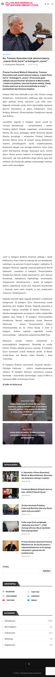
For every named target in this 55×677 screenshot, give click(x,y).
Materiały (28, 639)
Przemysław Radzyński (14, 64)
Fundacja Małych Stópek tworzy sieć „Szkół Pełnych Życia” (36, 490)
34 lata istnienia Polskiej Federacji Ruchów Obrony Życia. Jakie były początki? (36, 508)
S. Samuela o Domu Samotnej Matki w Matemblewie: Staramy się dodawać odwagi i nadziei (36, 475)
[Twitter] (48, 4)
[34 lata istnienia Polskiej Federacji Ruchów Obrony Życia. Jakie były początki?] (11, 509)
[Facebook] (45, 4)
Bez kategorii (28, 627)
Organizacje (28, 645)
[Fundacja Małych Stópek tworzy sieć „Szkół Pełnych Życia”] (11, 493)
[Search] (52, 4)
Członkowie (28, 633)
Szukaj (6, 566)
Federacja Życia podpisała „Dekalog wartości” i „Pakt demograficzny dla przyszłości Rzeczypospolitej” (35, 526)
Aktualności (28, 621)
